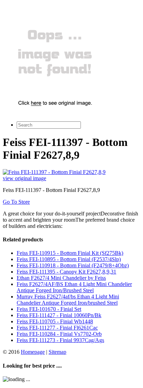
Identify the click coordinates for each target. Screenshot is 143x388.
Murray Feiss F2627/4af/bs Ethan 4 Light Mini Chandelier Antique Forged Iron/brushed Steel (68, 300)
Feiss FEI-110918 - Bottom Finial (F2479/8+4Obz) (73, 265)
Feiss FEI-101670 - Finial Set (49, 309)
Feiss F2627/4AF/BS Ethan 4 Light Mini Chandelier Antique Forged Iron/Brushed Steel (74, 287)
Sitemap (57, 352)
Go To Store (16, 202)
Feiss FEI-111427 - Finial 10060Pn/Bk (59, 315)
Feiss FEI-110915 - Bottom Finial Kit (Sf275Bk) (70, 253)
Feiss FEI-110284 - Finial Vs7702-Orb (59, 334)
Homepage (33, 352)
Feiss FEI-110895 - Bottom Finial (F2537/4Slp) (69, 259)
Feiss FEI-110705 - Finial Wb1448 (55, 321)
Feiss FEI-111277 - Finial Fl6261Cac (57, 328)
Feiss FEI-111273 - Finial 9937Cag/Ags (60, 340)
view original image (24, 178)
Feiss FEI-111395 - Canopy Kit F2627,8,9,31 (66, 272)
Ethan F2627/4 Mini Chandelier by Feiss (61, 278)
